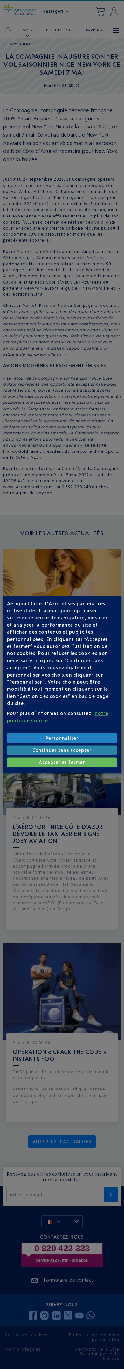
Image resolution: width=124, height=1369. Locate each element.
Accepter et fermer (62, 762)
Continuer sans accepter (62, 750)
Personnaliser (62, 738)
